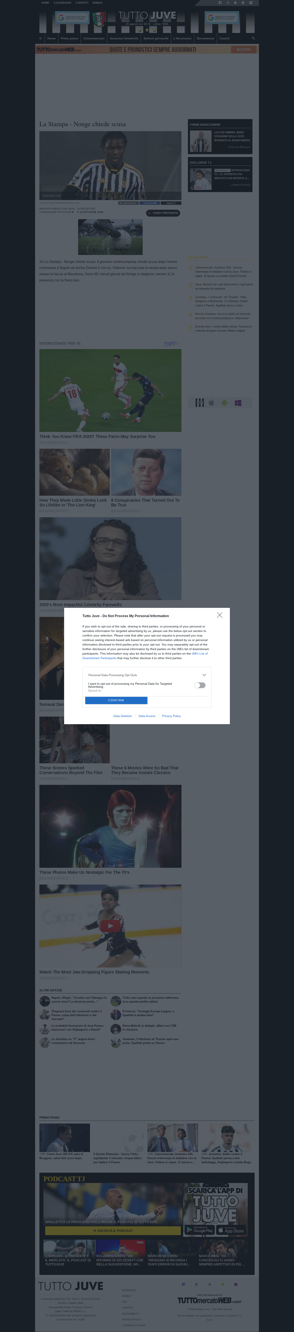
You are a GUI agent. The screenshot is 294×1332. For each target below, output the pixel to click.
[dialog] (147, 666)
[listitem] (147, 675)
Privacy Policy (171, 716)
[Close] (221, 616)
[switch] (200, 685)
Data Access (147, 716)
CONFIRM (116, 700)
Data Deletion (122, 716)
